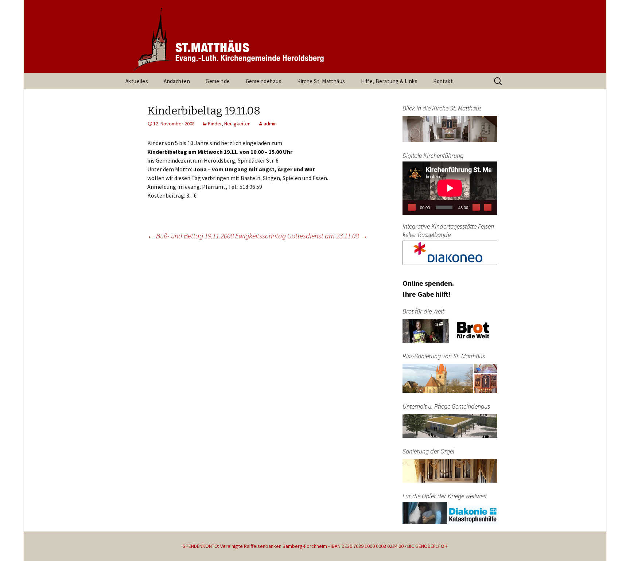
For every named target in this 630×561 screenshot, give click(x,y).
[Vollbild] (487, 207)
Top (612, 543)
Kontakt (443, 81)
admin (270, 123)
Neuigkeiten (237, 123)
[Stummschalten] (476, 207)
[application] (449, 188)
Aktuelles (136, 81)
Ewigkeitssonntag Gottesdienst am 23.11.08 (301, 235)
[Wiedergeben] (412, 207)
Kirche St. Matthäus (321, 81)
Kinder (215, 123)
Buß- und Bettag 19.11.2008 (190, 235)
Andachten (177, 81)
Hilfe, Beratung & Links (389, 81)
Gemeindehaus (263, 81)
